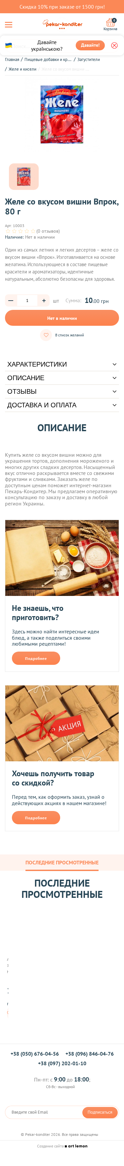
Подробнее (36, 658)
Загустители (88, 59)
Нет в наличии (62, 318)
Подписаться (100, 1112)
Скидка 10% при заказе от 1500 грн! (62, 6)
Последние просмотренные (62, 862)
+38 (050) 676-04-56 (35, 1054)
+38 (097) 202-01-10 (62, 1063)
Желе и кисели (22, 69)
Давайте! (90, 45)
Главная (12, 59)
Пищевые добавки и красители (53, 59)
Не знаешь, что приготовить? (37, 612)
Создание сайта (51, 1145)
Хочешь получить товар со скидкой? (53, 778)
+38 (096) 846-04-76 (89, 1054)
